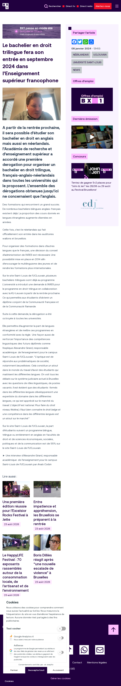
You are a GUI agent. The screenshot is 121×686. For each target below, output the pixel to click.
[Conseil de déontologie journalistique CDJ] (92, 204)
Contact (77, 662)
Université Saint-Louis (87, 62)
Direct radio (86, 6)
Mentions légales (97, 662)
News (76, 70)
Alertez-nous (103, 6)
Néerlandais (81, 54)
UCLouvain (100, 54)
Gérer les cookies (61, 678)
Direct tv (70, 6)
